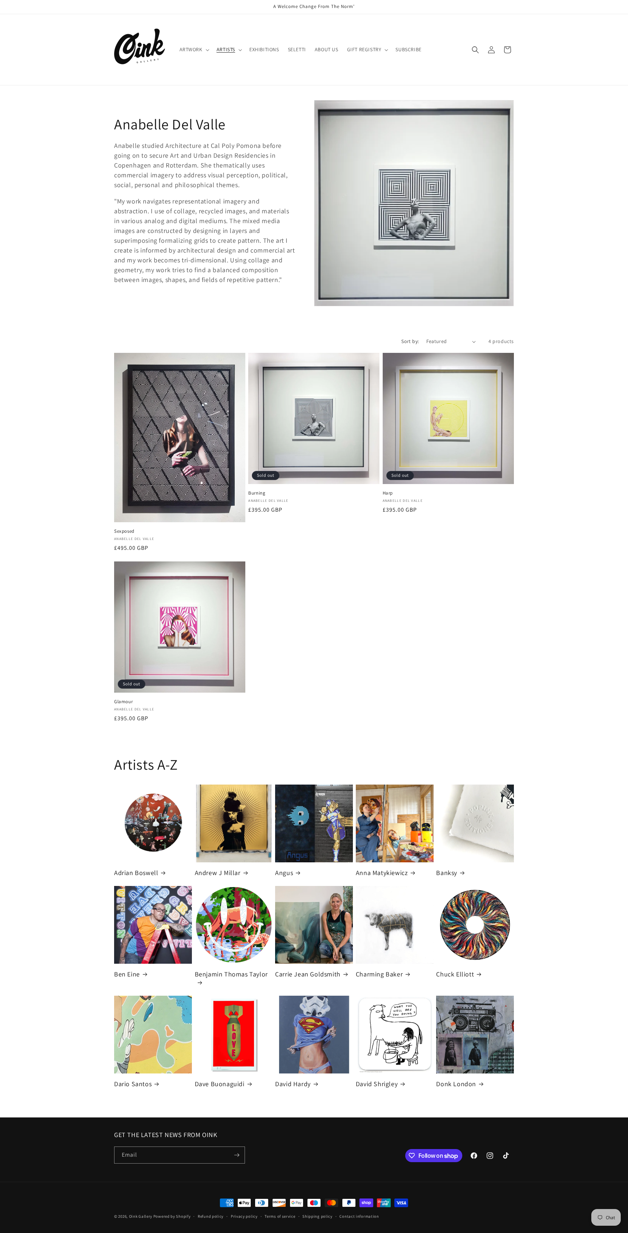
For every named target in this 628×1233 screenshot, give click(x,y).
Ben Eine (127, 974)
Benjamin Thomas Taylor (231, 974)
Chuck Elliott (455, 974)
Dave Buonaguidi (220, 1084)
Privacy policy (244, 1216)
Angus (284, 873)
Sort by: (410, 341)
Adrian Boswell (136, 873)
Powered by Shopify (172, 1216)
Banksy (446, 873)
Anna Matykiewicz (382, 873)
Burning (256, 493)
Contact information (359, 1216)
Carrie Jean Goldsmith (308, 974)
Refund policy (211, 1216)
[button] (193, 49)
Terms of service (280, 1216)
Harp (388, 493)
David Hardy (293, 1084)
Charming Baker (379, 974)
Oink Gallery (141, 1216)
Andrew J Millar (218, 873)
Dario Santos (133, 1084)
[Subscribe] (237, 1155)
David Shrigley (377, 1084)
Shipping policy (317, 1216)
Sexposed (124, 531)
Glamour (123, 702)
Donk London (456, 1084)
